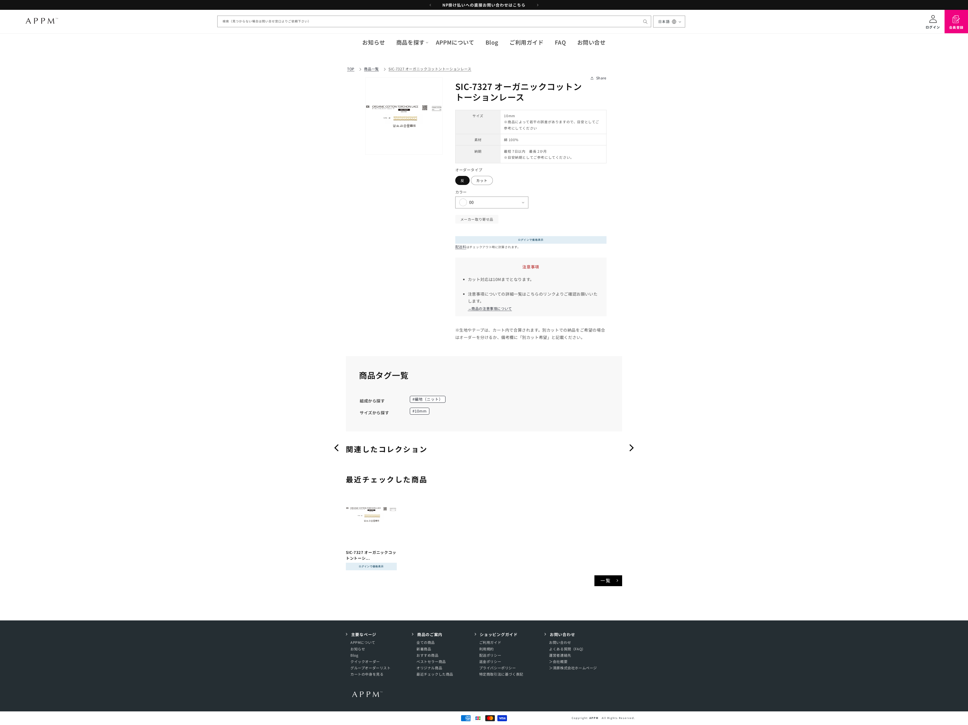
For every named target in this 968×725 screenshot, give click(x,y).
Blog (354, 655)
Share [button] (601, 77)
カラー (461, 192)
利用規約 (486, 648)
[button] (410, 42)
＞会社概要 (558, 661)
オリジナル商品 (429, 667)
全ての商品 (425, 642)
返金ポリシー (490, 661)
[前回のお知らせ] (430, 5)
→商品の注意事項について (490, 308)
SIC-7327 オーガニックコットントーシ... (371, 555)
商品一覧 (371, 68)
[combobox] (434, 21)
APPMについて (362, 642)
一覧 (605, 580)
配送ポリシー (490, 655)
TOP (350, 68)
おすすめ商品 (427, 655)
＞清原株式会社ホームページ (573, 667)
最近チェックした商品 (434, 674)
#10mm (419, 411)
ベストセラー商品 (431, 661)
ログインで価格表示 (531, 239)
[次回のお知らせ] (537, 5)
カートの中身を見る (366, 674)
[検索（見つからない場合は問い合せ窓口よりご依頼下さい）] (645, 21)
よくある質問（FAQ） (567, 648)
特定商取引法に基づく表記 (501, 674)
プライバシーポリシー (497, 667)
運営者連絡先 (560, 655)
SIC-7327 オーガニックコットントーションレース (429, 68)
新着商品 (423, 648)
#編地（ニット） (427, 399)
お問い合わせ (560, 642)
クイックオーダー (365, 661)
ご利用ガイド (490, 642)
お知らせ (357, 648)
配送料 (460, 246)
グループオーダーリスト (370, 667)
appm (594, 718)
